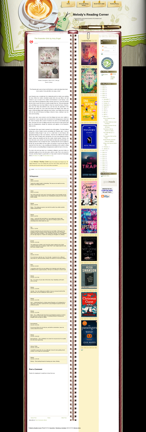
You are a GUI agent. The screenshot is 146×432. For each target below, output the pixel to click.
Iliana (31, 264)
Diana (31, 179)
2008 (103, 167)
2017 (103, 150)
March (105, 116)
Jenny (31, 191)
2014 (103, 156)
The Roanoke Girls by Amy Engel (47, 38)
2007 (103, 169)
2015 (103, 154)
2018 (103, 97)
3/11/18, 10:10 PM (34, 324)
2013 (103, 158)
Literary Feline (33, 346)
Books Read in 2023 (99, 3)
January (106, 148)
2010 (103, 164)
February (106, 146)
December (106, 99)
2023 (103, 87)
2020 (103, 93)
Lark (31, 253)
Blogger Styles (77, 428)
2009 (103, 165)
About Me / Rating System (83, 4)
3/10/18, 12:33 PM (34, 312)
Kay (31, 227)
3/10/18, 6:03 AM (34, 254)
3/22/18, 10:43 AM (34, 347)
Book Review (41, 169)
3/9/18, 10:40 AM (34, 180)
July (105, 108)
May (105, 112)
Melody (32, 203)
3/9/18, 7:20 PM (34, 228)
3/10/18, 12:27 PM (34, 277)
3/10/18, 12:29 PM (34, 288)
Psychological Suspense (50, 169)
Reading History (114, 3)
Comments (106, 50)
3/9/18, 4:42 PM (34, 216)
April (105, 114)
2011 (103, 162)
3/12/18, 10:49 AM (34, 336)
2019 (103, 95)
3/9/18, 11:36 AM (34, 192)
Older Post (64, 417)
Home (68, 3)
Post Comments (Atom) (41, 420)
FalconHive (52, 428)
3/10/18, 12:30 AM (34, 242)
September (106, 105)
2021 (103, 91)
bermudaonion (33, 323)
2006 (103, 171)
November (106, 101)
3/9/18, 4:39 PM (34, 204)
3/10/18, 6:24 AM (34, 266)
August (105, 107)
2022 (103, 89)
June (105, 110)
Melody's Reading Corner (91, 14)
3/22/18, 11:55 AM (34, 358)
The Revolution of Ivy (48, 155)
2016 (103, 152)
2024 (103, 86)
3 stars (36, 169)
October (106, 103)
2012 (103, 160)
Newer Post (33, 417)
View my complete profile (113, 77)
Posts (105, 47)
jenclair (32, 240)
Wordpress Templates (61, 428)
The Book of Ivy (36, 155)
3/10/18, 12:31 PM (34, 299)
